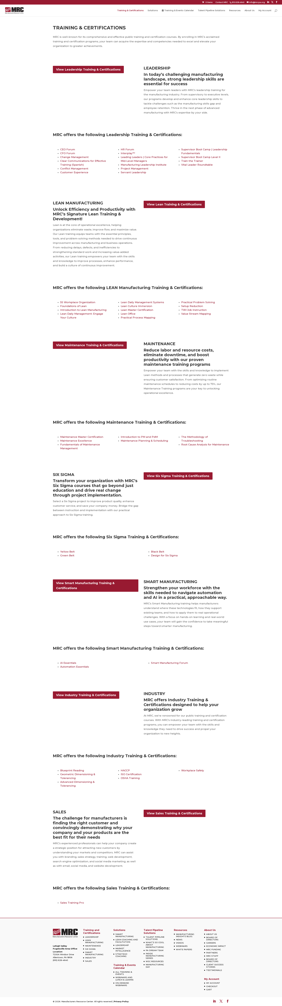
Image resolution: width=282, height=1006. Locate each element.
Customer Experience (74, 172)
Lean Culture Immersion (136, 306)
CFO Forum (67, 153)
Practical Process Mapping (138, 317)
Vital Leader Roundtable (197, 164)
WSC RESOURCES (155, 961)
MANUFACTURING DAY (155, 965)
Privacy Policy (121, 1001)
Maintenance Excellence (76, 440)
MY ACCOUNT (213, 983)
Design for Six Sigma (164, 555)
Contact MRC (221, 2)
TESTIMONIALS (214, 970)
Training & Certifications (130, 10)
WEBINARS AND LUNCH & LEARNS (124, 978)
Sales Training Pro (72, 902)
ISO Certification (131, 774)
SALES (88, 961)
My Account (264, 10)
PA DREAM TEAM (154, 950)
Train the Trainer (192, 160)
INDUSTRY (90, 957)
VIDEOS (180, 943)
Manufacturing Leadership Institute (143, 164)
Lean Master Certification (137, 309)
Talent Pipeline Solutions (211, 10)
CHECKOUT (212, 986)
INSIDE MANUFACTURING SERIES (155, 955)
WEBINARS (182, 946)
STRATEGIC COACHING (121, 955)
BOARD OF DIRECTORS (212, 938)
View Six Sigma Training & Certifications (178, 476)
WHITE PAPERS (184, 949)
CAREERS (211, 943)
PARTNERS (212, 952)
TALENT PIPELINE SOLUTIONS (155, 938)
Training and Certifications (91, 931)
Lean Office (128, 313)
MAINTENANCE (93, 946)
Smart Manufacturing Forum (169, 662)
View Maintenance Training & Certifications (90, 345)
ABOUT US (211, 934)
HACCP (125, 770)
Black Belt (157, 551)
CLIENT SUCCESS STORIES (215, 965)
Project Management (134, 168)
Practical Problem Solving (198, 302)
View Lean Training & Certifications (174, 204)
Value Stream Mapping (196, 313)
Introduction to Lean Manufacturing (83, 309)
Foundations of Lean (73, 306)
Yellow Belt (67, 551)
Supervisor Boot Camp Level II (200, 157)
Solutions (153, 10)
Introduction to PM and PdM (139, 436)
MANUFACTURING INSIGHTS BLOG (185, 935)
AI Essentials (68, 662)
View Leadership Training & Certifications (88, 69)
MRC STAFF (212, 956)
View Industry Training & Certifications (86, 695)
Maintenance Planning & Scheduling (144, 440)
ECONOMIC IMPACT (216, 946)
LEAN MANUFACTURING (94, 941)
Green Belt (67, 555)
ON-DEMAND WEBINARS (122, 984)
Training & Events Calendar (179, 10)
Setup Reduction (192, 306)
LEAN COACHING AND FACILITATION (126, 940)
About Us (250, 10)
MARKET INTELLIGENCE (122, 949)
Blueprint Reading (72, 770)
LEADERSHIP (92, 937)
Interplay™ (128, 153)
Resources (235, 10)
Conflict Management (74, 168)
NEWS (179, 939)
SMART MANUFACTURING (94, 953)
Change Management (74, 157)
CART (209, 989)
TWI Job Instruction (194, 309)
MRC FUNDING (213, 949)
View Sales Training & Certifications (174, 813)
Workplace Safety (192, 770)
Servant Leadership (133, 172)
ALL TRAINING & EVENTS (123, 973)
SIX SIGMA (90, 949)
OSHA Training (130, 778)
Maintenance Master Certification (81, 436)
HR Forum (127, 149)
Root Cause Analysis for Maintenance (205, 444)
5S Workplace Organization (77, 302)
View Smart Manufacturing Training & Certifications (85, 585)
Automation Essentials (74, 666)
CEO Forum (67, 149)
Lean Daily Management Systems (142, 302)
